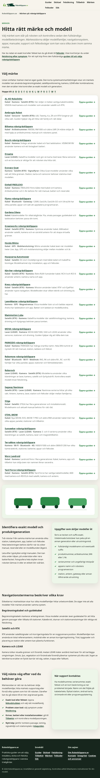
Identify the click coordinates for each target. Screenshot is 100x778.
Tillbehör (80, 2)
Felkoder (49, 7)
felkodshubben (13, 703)
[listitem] (50, 102)
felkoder (60, 53)
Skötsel (57, 2)
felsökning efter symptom (14, 56)
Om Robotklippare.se (78, 752)
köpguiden (38, 726)
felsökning (11, 710)
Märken (91, 2)
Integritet (82, 755)
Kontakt (72, 755)
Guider (48, 2)
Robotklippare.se (9, 13)
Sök (57, 7)
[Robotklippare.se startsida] (22, 5)
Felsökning (68, 2)
